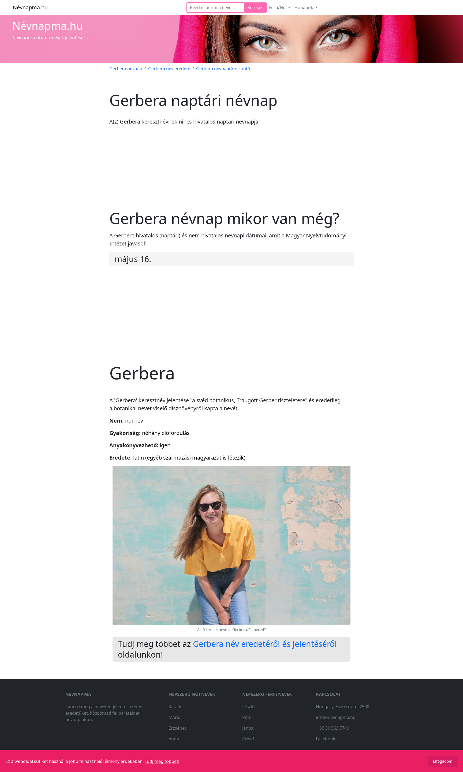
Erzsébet (177, 728)
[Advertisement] (231, 171)
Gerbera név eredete (169, 69)
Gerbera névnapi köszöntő (223, 69)
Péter (247, 717)
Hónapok (304, 7)
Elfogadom (442, 761)
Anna (174, 739)
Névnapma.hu (30, 7)
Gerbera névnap (125, 69)
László (248, 707)
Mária (174, 717)
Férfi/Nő (278, 7)
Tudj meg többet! (162, 761)
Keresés (255, 7)
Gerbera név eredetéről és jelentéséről (265, 643)
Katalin (175, 707)
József (248, 739)
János (247, 728)
